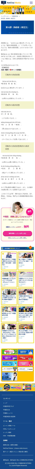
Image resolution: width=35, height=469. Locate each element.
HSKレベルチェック (9, 429)
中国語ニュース (8, 413)
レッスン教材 (7, 432)
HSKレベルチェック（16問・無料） (17, 237)
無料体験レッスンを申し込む (17, 233)
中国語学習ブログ (8, 406)
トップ (5, 403)
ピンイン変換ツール (9, 425)
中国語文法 (15, 16)
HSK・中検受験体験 (9, 435)
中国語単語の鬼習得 (9, 416)
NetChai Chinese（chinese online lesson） (15, 448)
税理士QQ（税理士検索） (11, 445)
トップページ (5, 16)
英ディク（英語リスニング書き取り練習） (16, 451)
